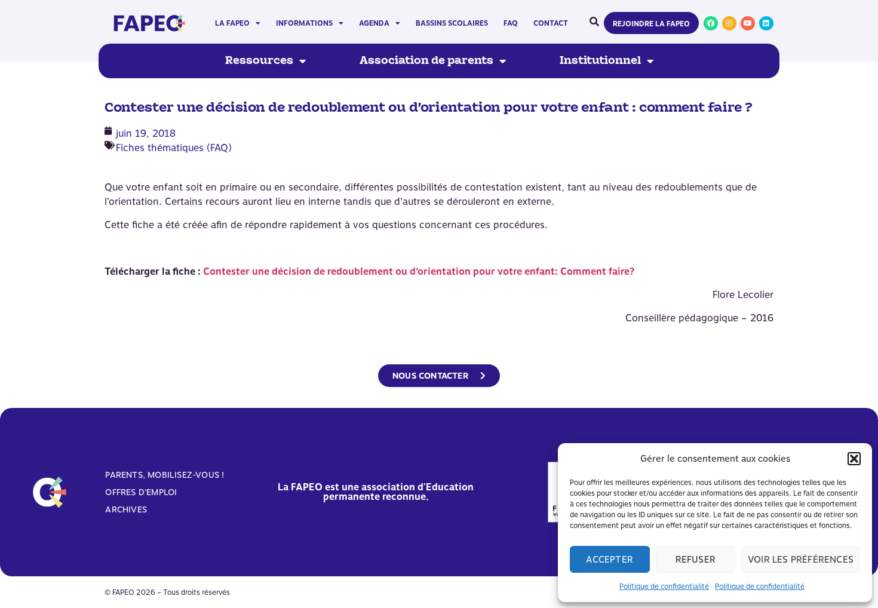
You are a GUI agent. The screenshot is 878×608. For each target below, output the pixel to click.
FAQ (511, 23)
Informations (304, 23)
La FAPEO (232, 23)
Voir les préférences (801, 559)
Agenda (374, 23)
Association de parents (426, 61)
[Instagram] (729, 23)
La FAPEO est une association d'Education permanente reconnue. (376, 491)
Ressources (259, 61)
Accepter (609, 559)
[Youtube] (748, 23)
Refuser (696, 559)
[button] (854, 459)
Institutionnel (600, 61)
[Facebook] (711, 23)
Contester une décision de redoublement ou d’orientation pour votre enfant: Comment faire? (418, 271)
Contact (550, 23)
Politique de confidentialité (664, 586)
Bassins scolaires (452, 23)
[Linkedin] (766, 23)
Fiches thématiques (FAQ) (174, 147)
